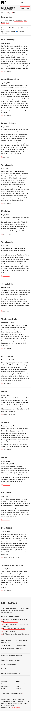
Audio (7, 23)
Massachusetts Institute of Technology (12, 699)
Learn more (6, 71)
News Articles (18, 21)
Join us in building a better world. (12, 693)
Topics (10, 13)
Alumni (3, 688)
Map (6, 703)
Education (4, 681)
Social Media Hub (6, 707)
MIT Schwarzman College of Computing (16, 634)
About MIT (19, 688)
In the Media (20, 31)
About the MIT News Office (6, 641)
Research (18, 681)
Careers (20, 703)
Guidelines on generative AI (10, 673)
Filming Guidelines (7, 648)
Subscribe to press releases (10, 660)
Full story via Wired (8, 414)
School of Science (9, 631)
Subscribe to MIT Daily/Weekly (11, 656)
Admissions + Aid (21, 684)
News (17, 686)
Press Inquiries (21, 645)
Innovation (4, 684)
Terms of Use (5, 645)
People (15, 703)
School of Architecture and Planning (15, 619)
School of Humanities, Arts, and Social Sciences (15, 625)
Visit (2, 703)
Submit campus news (8, 664)
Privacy (3, 705)
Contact (25, 703)
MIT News (4, 13)
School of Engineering (10, 622)
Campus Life (5, 686)
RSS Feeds (19, 648)
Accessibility (10, 705)
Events (10, 703)
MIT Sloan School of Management (14, 629)
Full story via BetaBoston (10, 557)
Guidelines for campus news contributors (15, 669)
